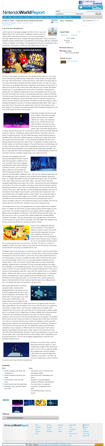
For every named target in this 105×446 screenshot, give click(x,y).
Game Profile (64, 32)
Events (47, 17)
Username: (59, 14)
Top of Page (86, 433)
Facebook (85, 431)
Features (40, 17)
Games (15, 17)
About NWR (72, 425)
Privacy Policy (73, 433)
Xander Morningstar (10, 23)
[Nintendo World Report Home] (24, 13)
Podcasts (53, 17)
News (10, 17)
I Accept (99, 444)
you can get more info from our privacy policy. (55, 444)
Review (54, 21)
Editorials (34, 17)
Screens (73, 35)
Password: (79, 14)
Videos (65, 17)
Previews (27, 17)
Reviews (20, 17)
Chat (69, 17)
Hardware (49, 431)
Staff (36, 433)
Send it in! (96, 20)
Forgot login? (98, 11)
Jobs (70, 436)
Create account (90, 11)
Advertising (72, 429)
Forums (59, 17)
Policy (71, 427)
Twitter (85, 429)
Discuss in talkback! (7, 24)
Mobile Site (86, 436)
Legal (70, 431)
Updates (87, 425)
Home (5, 17)
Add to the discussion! (15, 418)
